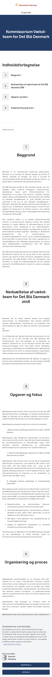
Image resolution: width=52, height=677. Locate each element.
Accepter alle (26, 665)
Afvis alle (26, 672)
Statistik (11, 656)
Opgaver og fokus (19, 97)
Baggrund (16, 75)
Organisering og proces (22, 108)
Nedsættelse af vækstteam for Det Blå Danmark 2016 (29, 86)
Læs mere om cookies (12, 644)
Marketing (12, 659)
